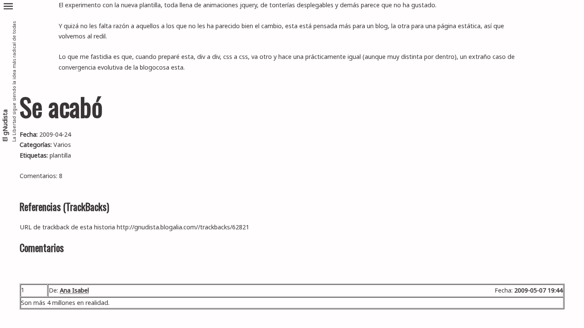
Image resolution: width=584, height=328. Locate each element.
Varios (62, 145)
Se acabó (61, 106)
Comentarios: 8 (41, 176)
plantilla (60, 155)
